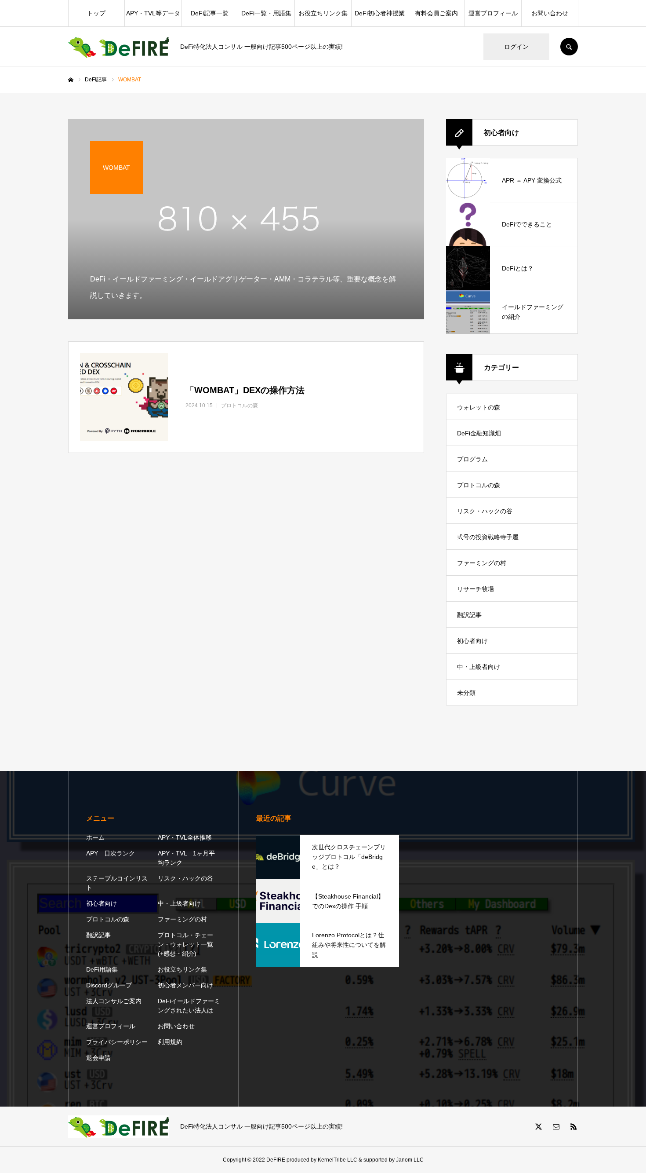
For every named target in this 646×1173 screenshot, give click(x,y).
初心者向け (472, 640)
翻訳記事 (469, 614)
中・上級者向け (478, 666)
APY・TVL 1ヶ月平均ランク (186, 858)
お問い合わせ (549, 13)
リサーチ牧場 (475, 588)
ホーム (95, 837)
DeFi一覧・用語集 (266, 13)
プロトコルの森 (478, 485)
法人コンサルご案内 (114, 1001)
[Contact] (556, 1126)
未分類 (466, 692)
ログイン (516, 46)
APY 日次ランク (110, 853)
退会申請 (98, 1057)
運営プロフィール (493, 13)
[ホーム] (70, 80)
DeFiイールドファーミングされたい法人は (189, 1006)
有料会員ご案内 (436, 13)
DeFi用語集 (102, 969)
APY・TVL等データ (153, 13)
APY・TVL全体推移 (185, 837)
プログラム (472, 459)
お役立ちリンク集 (323, 13)
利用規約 (170, 1041)
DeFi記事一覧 (210, 13)
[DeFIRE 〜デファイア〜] (118, 47)
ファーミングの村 (481, 562)
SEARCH (569, 46)
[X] (538, 1126)
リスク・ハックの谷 (484, 511)
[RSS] (573, 1126)
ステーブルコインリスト (117, 883)
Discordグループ (109, 985)
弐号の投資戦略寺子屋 (488, 537)
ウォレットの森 (478, 407)
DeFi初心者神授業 (380, 13)
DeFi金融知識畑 (479, 433)
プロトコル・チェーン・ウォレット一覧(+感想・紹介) (185, 944)
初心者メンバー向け (185, 985)
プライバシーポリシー (117, 1041)
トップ (96, 13)
